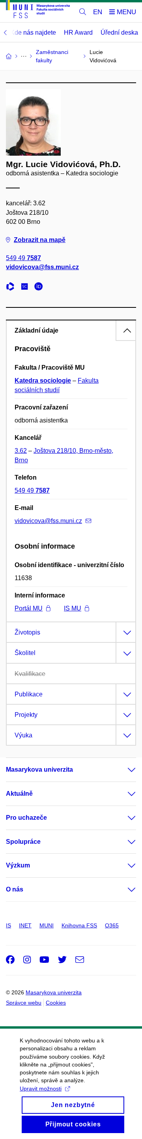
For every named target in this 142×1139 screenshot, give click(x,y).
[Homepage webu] (38, 10)
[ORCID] (40, 287)
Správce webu (23, 1002)
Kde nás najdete (33, 32)
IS (8, 925)
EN (97, 12)
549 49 (23, 258)
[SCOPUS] (26, 287)
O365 (112, 925)
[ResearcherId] (12, 287)
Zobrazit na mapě (39, 239)
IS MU (72, 608)
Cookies (56, 1002)
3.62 (21, 450)
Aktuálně (19, 793)
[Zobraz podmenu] (124, 770)
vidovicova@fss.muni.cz (42, 267)
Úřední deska (119, 32)
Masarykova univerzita (39, 769)
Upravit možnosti (41, 1088)
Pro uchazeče (26, 817)
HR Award (78, 32)
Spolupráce (23, 841)
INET (25, 925)
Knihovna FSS (79, 925)
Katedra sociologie (43, 380)
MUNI (46, 925)
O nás (14, 889)
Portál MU (29, 608)
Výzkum (18, 865)
